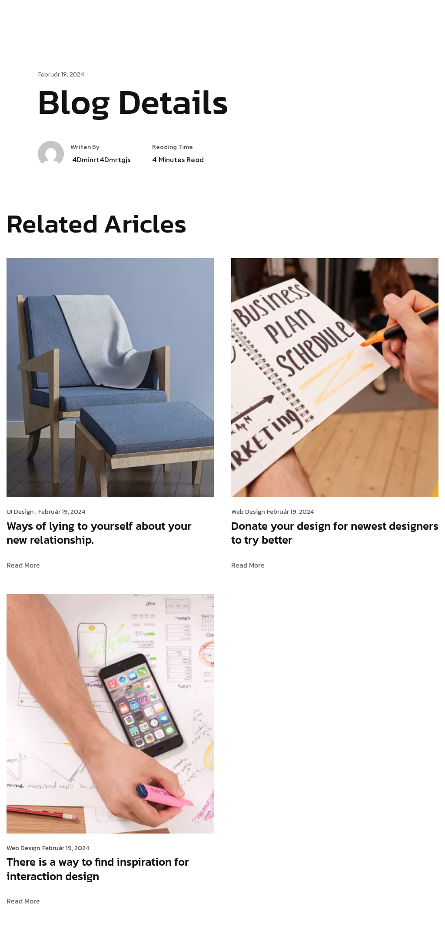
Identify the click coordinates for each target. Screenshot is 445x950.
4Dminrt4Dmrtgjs (100, 159)
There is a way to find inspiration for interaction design (98, 868)
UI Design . (22, 511)
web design (248, 511)
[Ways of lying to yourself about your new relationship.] (110, 376)
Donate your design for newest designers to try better (334, 532)
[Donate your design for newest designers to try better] (334, 376)
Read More (23, 565)
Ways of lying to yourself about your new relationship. (99, 532)
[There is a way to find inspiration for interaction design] (110, 712)
